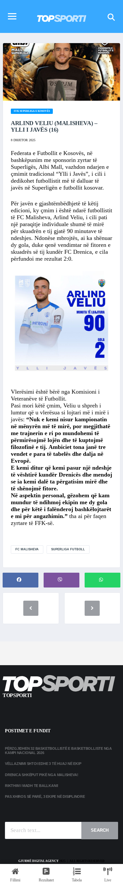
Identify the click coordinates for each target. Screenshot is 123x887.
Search (100, 830)
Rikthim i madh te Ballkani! (31, 786)
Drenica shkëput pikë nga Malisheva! (41, 775)
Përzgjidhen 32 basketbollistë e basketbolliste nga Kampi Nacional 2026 (58, 750)
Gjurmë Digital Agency (38, 861)
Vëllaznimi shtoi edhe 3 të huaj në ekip (43, 764)
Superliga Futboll (68, 549)
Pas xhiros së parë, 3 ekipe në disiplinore (45, 796)
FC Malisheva (27, 549)
